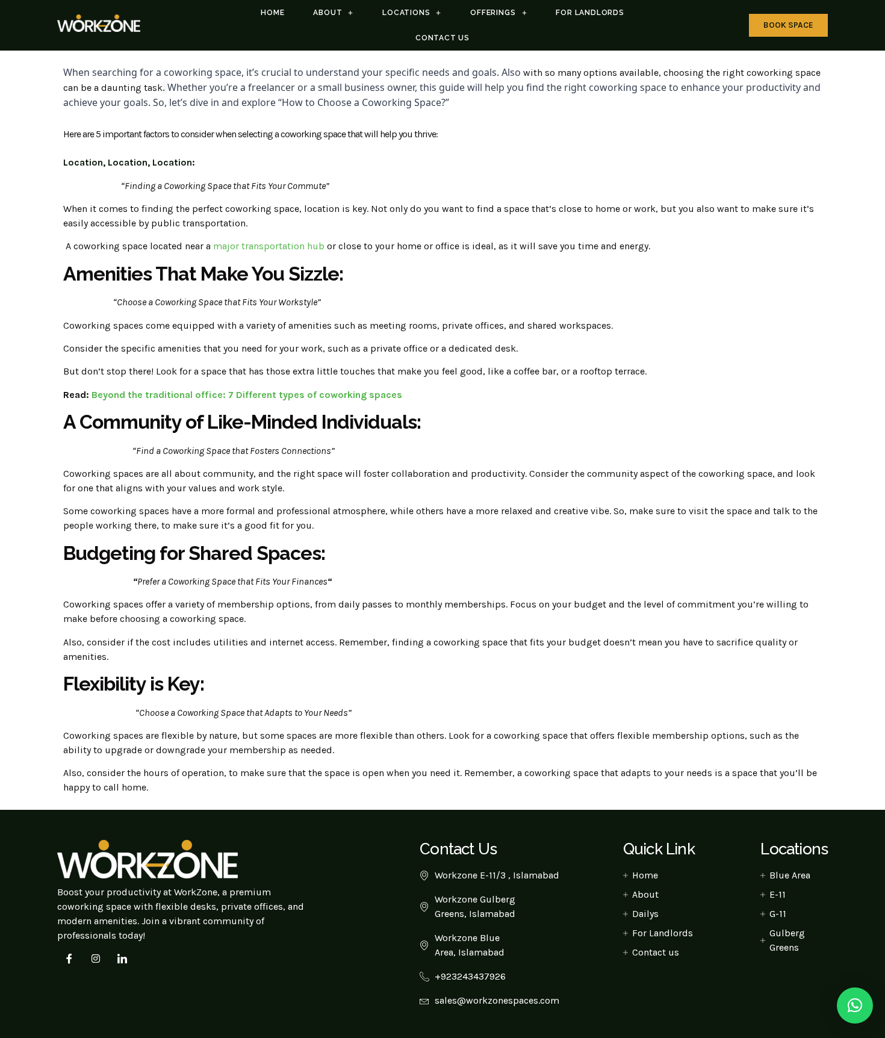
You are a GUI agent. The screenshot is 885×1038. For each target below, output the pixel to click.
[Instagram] (96, 958)
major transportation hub (268, 246)
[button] (855, 1005)
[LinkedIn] (122, 958)
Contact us (442, 38)
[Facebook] (69, 958)
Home (272, 12)
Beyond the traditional (143, 394)
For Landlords (590, 12)
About (327, 12)
